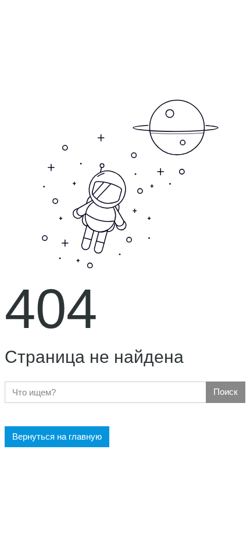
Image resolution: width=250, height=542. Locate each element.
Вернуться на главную (57, 436)
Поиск (225, 392)
